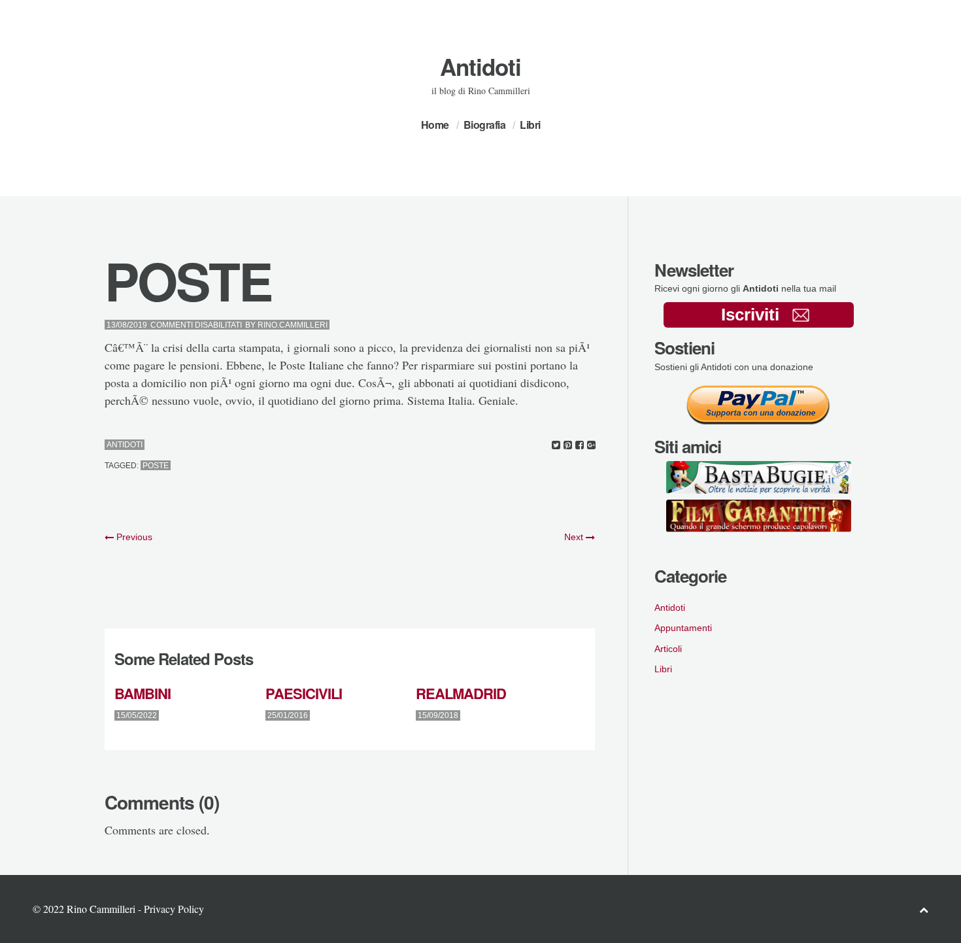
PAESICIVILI (303, 693)
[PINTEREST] (568, 445)
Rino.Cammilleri (293, 325)
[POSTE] (556, 445)
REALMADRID (461, 693)
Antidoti (480, 66)
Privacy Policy (174, 909)
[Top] (923, 909)
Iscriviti (750, 314)
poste (156, 465)
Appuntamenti (683, 628)
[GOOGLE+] (591, 445)
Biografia (485, 124)
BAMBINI (142, 693)
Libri (530, 124)
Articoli (668, 648)
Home (435, 124)
